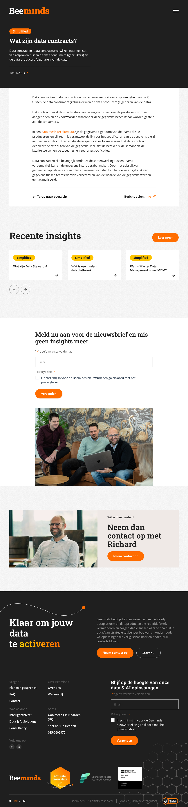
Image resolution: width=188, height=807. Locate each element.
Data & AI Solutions (22, 721)
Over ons (54, 688)
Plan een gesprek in (23, 688)
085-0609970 (56, 732)
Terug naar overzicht (52, 197)
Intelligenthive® (20, 715)
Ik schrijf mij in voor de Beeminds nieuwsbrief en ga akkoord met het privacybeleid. (88, 380)
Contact (14, 701)
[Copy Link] (154, 196)
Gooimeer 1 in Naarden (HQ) (64, 717)
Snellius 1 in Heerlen (62, 726)
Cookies (123, 801)
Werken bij (55, 694)
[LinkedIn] (149, 196)
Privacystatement (145, 801)
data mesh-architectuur (57, 132)
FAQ (12, 694)
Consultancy (18, 728)
